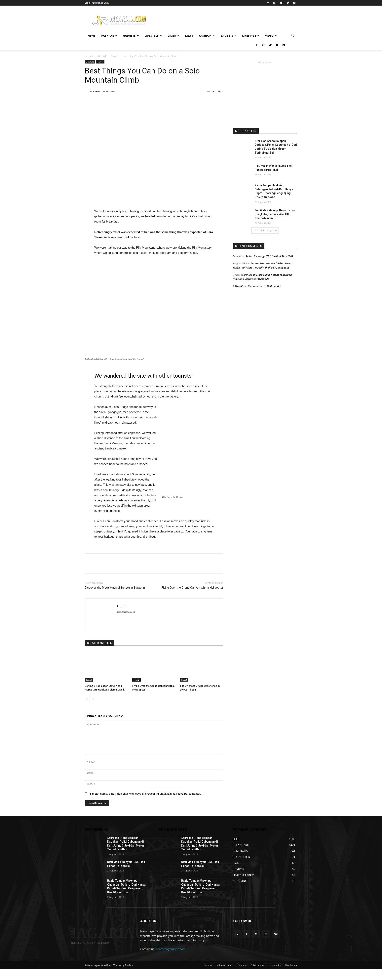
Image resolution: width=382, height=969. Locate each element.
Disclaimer (242, 965)
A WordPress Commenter (247, 286)
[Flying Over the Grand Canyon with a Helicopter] (154, 666)
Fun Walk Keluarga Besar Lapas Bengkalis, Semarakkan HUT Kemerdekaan (275, 214)
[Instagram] (275, 3)
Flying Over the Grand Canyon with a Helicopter (192, 587)
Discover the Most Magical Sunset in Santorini (115, 587)
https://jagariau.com (126, 612)
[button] (292, 36)
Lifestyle (152, 35)
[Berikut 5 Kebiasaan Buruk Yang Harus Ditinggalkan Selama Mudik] (106, 666)
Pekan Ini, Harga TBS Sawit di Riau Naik (269, 256)
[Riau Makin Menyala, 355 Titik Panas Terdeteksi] (242, 171)
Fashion (107, 35)
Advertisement (259, 965)
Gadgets (129, 35)
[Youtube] (294, 3)
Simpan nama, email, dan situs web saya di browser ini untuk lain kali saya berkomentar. (145, 793)
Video (172, 35)
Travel (114, 56)
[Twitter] (281, 3)
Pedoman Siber (224, 965)
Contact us (276, 965)
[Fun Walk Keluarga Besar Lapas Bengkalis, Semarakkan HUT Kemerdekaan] (242, 215)
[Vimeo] (288, 3)
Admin (96, 91)
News (92, 35)
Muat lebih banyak (263, 230)
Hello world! (274, 286)
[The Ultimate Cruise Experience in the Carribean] (201, 666)
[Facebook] (268, 3)
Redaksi (208, 965)
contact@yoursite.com (170, 949)
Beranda (89, 56)
